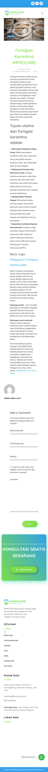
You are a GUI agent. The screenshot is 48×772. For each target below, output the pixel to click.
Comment (14, 479)
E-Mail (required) (16, 444)
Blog (35, 71)
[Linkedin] (41, 3)
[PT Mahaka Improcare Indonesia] (16, 13)
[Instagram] (37, 3)
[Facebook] (33, 3)
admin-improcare (23, 71)
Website (13, 457)
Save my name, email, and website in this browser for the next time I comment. (22, 469)
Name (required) (16, 431)
